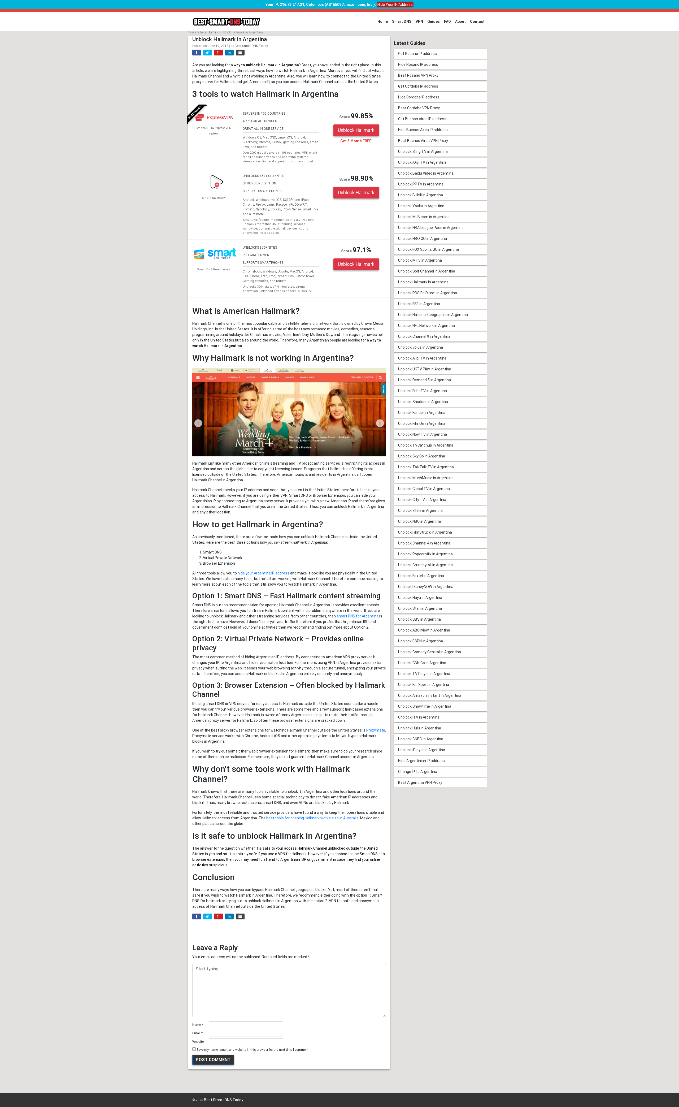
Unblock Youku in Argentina (421, 206)
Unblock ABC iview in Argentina (424, 630)
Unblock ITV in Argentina (418, 717)
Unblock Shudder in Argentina (423, 402)
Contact (477, 21)
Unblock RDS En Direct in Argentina (427, 293)
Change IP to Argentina (417, 771)
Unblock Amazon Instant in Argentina (429, 695)
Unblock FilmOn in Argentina (421, 423)
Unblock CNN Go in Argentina (422, 663)
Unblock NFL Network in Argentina (426, 325)
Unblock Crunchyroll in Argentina (425, 565)
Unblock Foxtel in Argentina (421, 576)
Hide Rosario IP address (418, 64)
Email (197, 1033)
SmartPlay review (213, 198)
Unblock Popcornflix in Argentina (425, 554)
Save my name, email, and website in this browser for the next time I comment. (253, 1050)
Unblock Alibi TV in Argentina (422, 358)
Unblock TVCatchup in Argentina (425, 445)
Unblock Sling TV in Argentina (423, 151)
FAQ (447, 21)
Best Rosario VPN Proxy (418, 75)
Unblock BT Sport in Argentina (423, 684)
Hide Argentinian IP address (421, 761)
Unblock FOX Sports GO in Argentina (428, 249)
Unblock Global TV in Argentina (424, 489)
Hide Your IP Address (395, 4)
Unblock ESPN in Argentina (420, 641)
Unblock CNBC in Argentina (420, 739)
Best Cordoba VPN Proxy (419, 108)
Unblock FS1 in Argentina (419, 304)
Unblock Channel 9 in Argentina (424, 336)
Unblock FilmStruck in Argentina (425, 532)
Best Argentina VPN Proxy (420, 782)
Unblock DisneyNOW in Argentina (425, 587)
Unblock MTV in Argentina (420, 260)
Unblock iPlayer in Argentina (421, 750)
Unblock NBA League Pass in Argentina (431, 228)
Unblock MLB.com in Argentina (424, 217)
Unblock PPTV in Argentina (420, 184)
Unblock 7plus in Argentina (420, 347)
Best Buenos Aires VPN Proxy (423, 141)
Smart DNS (401, 21)
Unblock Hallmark (356, 130)
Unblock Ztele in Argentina (420, 510)
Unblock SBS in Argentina (419, 619)
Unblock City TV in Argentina (422, 500)
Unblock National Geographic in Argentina (433, 315)
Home (382, 21)
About (460, 21)
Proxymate (375, 730)
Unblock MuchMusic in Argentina (426, 478)
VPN (419, 21)
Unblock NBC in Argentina (419, 521)
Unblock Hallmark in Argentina (423, 282)
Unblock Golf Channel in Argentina (426, 271)
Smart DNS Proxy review (213, 269)
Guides (433, 21)
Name (197, 1025)
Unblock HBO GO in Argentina (422, 238)
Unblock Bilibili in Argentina (420, 195)
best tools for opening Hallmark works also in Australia (312, 818)
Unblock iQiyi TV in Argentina (422, 162)
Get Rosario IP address (417, 53)
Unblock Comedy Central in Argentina (429, 652)
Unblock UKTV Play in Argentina (424, 369)
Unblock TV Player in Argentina (424, 674)
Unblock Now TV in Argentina (422, 434)
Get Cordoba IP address (418, 86)
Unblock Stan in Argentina (420, 608)
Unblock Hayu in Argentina (420, 597)
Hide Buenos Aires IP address (423, 130)
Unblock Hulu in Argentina (419, 728)
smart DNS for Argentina (357, 616)
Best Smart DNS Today (251, 46)
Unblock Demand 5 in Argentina (424, 380)
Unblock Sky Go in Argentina (421, 456)
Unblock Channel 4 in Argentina (424, 543)
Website (198, 1042)
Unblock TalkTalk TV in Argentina (426, 467)
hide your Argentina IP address (263, 573)
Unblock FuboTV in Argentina (422, 391)
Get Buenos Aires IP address (422, 119)
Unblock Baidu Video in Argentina (426, 173)
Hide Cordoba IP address (418, 97)
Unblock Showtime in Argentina (424, 706)
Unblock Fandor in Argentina (421, 412)
